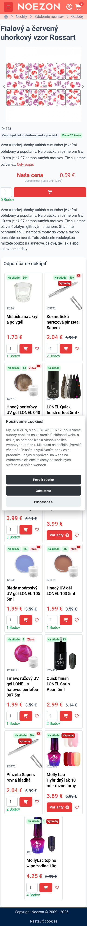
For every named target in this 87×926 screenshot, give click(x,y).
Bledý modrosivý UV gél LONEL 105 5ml (23, 593)
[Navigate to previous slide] (4, 86)
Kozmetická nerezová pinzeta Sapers (63, 322)
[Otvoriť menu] (8, 7)
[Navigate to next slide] (82, 86)
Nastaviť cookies (43, 921)
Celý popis (25, 164)
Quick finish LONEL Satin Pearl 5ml (58, 684)
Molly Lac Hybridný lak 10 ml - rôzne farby (61, 780)
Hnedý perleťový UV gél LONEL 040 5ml (23, 412)
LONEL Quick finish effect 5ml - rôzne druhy (63, 412)
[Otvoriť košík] (78, 7)
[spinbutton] (6, 192)
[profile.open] (69, 7)
